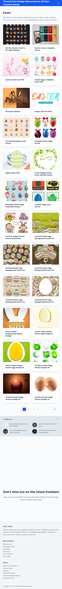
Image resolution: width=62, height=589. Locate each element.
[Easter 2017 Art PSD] (45, 98)
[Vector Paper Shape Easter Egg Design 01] (45, 318)
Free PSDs (6, 549)
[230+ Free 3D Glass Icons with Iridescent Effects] (34, 431)
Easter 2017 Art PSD (43, 111)
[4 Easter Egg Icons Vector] (45, 191)
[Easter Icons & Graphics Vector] (45, 34)
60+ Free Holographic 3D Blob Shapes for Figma (18, 431)
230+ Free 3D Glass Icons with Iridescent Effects (47, 431)
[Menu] (58, 3)
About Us (6, 566)
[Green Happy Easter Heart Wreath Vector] (45, 159)
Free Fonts (6, 556)
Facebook (6, 578)
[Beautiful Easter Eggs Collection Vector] (16, 191)
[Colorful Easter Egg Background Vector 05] (45, 223)
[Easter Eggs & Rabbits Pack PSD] (45, 66)
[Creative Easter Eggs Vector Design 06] (45, 352)
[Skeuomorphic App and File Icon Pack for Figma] (5, 424)
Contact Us (15, 566)
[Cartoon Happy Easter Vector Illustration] (16, 223)
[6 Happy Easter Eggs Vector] (45, 127)
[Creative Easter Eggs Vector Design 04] (45, 383)
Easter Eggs (7, 20)
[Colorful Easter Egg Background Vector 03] (45, 254)
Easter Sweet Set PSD (14, 80)
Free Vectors (7, 544)
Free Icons (6, 551)
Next (55, 409)
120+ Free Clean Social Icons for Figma (48, 425)
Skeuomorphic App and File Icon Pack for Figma (19, 425)
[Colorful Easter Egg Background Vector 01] (45, 286)
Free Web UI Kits (9, 547)
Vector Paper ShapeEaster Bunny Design (13, 334)
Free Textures (8, 554)
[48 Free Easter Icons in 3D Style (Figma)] (16, 34)
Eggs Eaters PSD (12, 173)
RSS (12, 578)
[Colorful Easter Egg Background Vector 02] (16, 286)
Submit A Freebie (9, 573)
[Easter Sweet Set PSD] (16, 66)
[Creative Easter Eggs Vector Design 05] (16, 383)
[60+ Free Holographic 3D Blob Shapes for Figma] (5, 431)
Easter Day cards (18, 20)
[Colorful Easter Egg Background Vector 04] (16, 254)
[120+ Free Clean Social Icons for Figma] (34, 424)
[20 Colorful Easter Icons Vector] (16, 127)
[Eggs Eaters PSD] (16, 159)
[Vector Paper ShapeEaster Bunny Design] (16, 318)
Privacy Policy (7, 568)
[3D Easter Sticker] (16, 98)
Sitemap (6, 571)
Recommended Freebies (11, 576)
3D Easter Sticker (12, 111)
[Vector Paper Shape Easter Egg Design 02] (16, 352)
